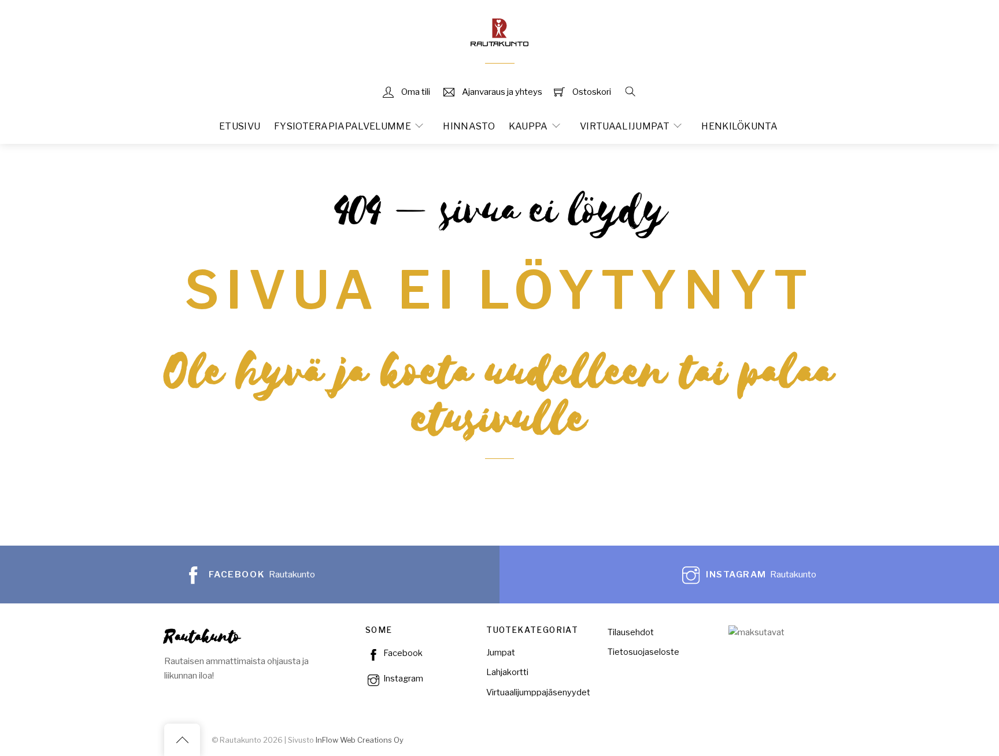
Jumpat (500, 652)
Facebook (402, 653)
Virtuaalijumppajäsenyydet (538, 692)
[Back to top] (182, 740)
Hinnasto (469, 126)
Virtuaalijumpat (624, 126)
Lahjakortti (507, 672)
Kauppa (528, 126)
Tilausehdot (631, 632)
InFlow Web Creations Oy (360, 740)
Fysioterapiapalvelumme (342, 126)
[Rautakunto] (499, 31)
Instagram (402, 678)
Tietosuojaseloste (643, 652)
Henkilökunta (739, 126)
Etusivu (239, 126)
